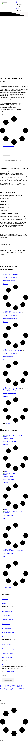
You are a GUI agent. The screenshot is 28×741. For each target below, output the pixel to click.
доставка (3, 688)
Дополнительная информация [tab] (12, 160)
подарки (20, 252)
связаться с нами (6, 689)
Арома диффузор (13, 250)
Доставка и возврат (7, 619)
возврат (12, 688)
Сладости (10, 438)
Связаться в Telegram (7, 653)
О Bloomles (5, 599)
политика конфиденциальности (11, 685)
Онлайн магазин (7, 664)
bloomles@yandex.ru (13, 670)
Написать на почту (7, 657)
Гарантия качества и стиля (9, 632)
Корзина (18, 8)
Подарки (23, 250)
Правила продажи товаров (9, 636)
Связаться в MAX (7, 644)
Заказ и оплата (6, 615)
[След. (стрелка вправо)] (2, 740)
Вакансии (5, 603)
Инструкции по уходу (8, 628)
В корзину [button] (9, 514)
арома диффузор (10, 252)
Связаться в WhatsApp (8, 649)
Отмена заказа (6, 624)
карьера (21, 688)
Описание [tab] (7, 157)
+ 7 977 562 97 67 (11, 672)
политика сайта (5, 686)
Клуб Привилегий (7, 611)
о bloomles (18, 686)
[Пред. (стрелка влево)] (0, 740)
